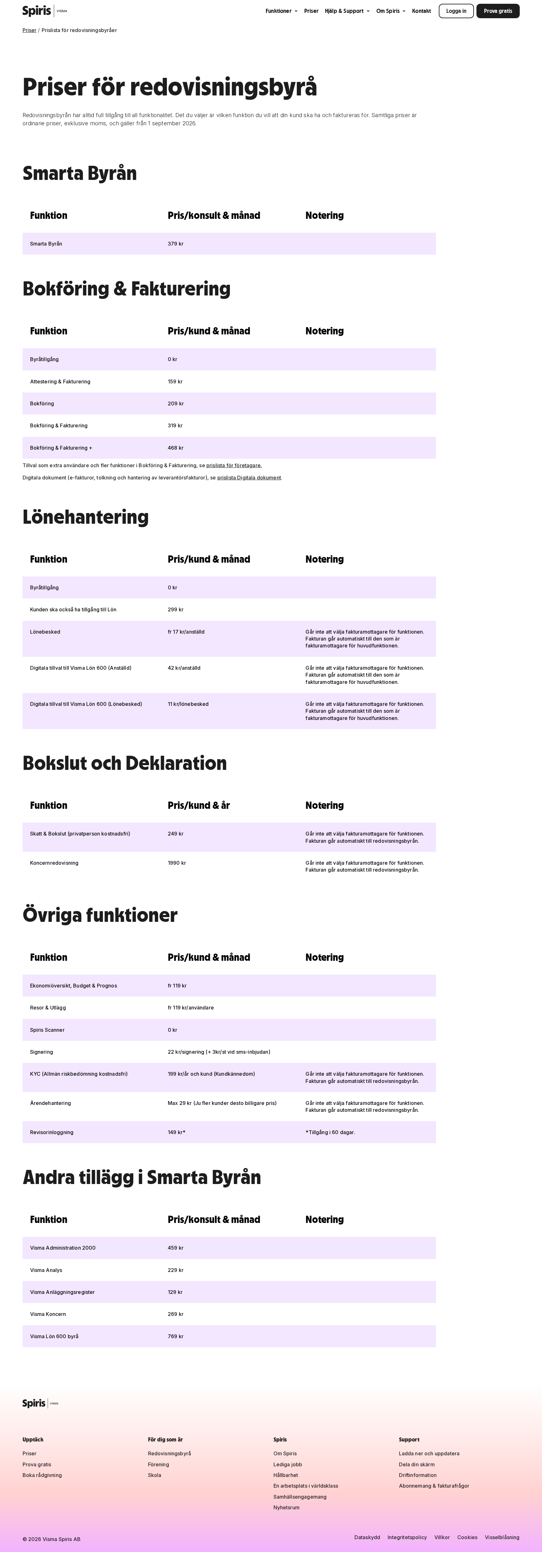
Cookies (467, 1537)
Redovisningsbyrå (169, 1453)
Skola (155, 1475)
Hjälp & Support (344, 10)
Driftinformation (418, 1475)
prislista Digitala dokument (249, 477)
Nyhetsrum (287, 1507)
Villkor (442, 1537)
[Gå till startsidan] (45, 11)
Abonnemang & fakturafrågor (434, 1486)
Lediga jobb (288, 1464)
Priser (311, 10)
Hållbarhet (286, 1475)
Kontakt (421, 10)
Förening (158, 1464)
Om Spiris (388, 10)
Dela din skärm (417, 1464)
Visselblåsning (502, 1537)
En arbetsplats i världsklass (306, 1486)
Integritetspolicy (407, 1537)
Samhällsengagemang (300, 1497)
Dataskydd (367, 1537)
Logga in (456, 10)
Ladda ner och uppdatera (429, 1453)
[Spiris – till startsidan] (271, 1403)
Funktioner (279, 10)
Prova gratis (498, 10)
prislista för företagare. (234, 465)
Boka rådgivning (42, 1475)
